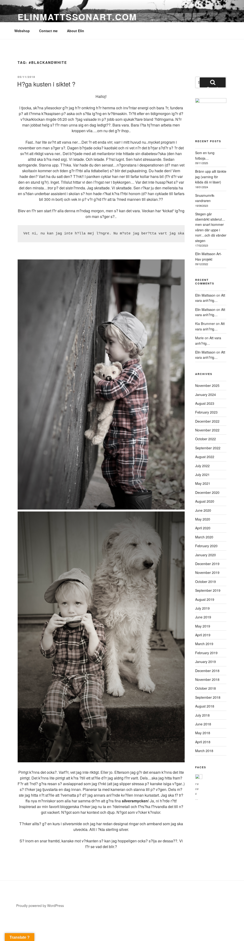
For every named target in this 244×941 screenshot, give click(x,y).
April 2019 (202, 634)
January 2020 (205, 554)
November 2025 (207, 385)
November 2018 (207, 679)
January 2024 (205, 394)
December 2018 (207, 670)
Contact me (48, 30)
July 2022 (202, 465)
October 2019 (205, 581)
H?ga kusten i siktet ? (46, 83)
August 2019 (204, 599)
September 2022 (207, 447)
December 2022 (207, 421)
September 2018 (207, 697)
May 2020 (202, 519)
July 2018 (202, 715)
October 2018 (205, 688)
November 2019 (207, 572)
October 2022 (205, 438)
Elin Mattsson (205, 295)
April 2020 (202, 528)
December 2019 (207, 563)
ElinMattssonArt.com (77, 16)
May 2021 (202, 483)
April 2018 (202, 741)
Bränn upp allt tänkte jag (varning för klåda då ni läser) (210, 176)
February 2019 (206, 652)
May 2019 (202, 626)
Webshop (22, 30)
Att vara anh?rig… (210, 298)
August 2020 (204, 501)
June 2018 (203, 724)
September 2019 (207, 590)
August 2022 (204, 456)
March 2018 (204, 750)
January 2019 (205, 661)
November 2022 (207, 430)
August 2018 (204, 706)
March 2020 (204, 537)
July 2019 (202, 608)
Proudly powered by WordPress (40, 905)
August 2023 (204, 403)
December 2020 (207, 492)
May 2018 (202, 732)
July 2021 (202, 474)
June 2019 (203, 617)
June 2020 (203, 510)
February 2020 (206, 545)
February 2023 (206, 412)
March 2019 (204, 643)
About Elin (75, 30)
